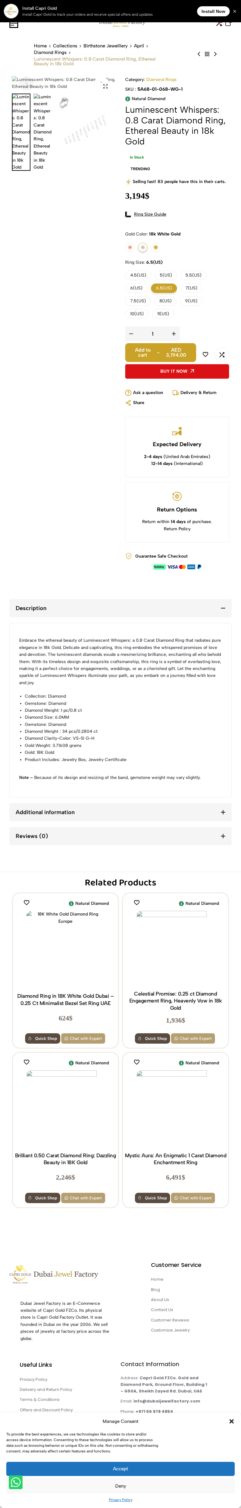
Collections (65, 46)
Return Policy (177, 529)
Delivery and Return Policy (46, 1389)
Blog (155, 1290)
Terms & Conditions (40, 1400)
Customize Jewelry (170, 1330)
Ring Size (144, 262)
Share (138, 402)
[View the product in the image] (65, 950)
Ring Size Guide (150, 214)
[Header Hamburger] (13, 23)
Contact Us (162, 1310)
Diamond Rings (50, 52)
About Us (160, 1300)
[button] (231, 1421)
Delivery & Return (198, 392)
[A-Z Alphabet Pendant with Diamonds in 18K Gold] (199, 54)
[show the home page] (64, 1276)
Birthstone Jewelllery (105, 46)
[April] (207, 54)
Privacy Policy (120, 1500)
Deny (120, 1486)
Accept (120, 1469)
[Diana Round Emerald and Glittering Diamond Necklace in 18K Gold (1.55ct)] (215, 54)
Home (40, 46)
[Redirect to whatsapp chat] (15, 1483)
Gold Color (152, 234)
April (139, 46)
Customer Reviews (170, 1320)
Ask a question (148, 392)
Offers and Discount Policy (46, 1410)
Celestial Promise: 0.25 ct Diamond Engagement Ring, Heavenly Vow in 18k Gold (175, 1001)
